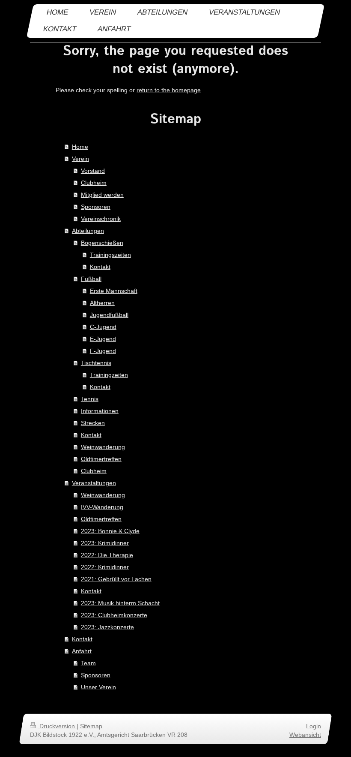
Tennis (89, 398)
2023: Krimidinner (105, 543)
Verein (80, 158)
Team (88, 663)
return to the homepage (169, 90)
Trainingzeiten (109, 374)
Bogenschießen (102, 242)
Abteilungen (88, 230)
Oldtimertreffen (101, 458)
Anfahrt (82, 651)
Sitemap (91, 726)
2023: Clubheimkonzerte (114, 615)
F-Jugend (103, 350)
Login (313, 726)
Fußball (91, 278)
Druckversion (57, 726)
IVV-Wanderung (102, 507)
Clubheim (94, 182)
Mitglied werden (102, 194)
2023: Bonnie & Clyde (110, 531)
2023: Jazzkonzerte (107, 627)
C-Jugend (103, 326)
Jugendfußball (109, 314)
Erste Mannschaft (113, 290)
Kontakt (100, 266)
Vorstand (93, 170)
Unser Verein (98, 687)
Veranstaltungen (94, 483)
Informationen (100, 410)
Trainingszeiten (110, 254)
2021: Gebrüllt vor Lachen (116, 579)
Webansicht (305, 734)
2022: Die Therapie (107, 555)
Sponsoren (95, 206)
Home (80, 146)
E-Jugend (103, 338)
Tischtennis (96, 362)
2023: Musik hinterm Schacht (120, 603)
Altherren (102, 302)
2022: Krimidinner (105, 567)
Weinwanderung (103, 446)
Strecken (93, 422)
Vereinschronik (101, 218)
